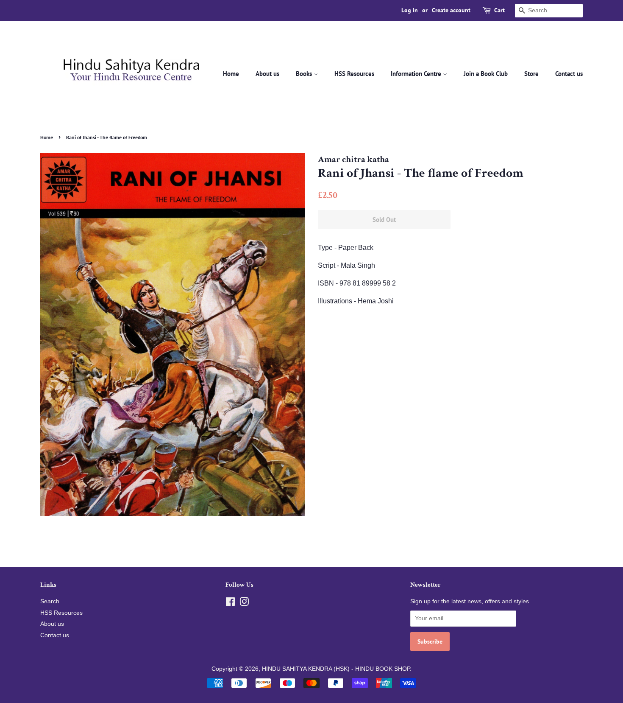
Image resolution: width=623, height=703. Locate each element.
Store (531, 74)
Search (49, 601)
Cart (499, 10)
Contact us (569, 74)
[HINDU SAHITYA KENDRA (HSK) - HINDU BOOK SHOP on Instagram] (244, 603)
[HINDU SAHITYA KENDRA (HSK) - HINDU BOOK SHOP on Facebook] (230, 603)
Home (231, 74)
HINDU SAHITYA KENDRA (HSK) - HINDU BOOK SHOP (336, 669)
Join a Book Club (486, 74)
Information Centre (417, 74)
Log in (409, 10)
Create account (451, 10)
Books (305, 74)
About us (267, 74)
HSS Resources (354, 74)
